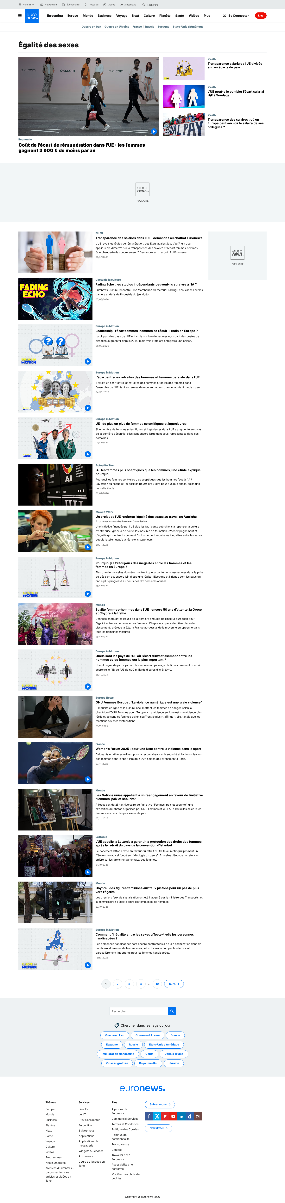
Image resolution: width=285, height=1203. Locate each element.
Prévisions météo (89, 1119)
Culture (149, 15)
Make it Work (104, 511)
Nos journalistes (56, 1162)
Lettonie (101, 836)
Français (26, 4)
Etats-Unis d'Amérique (188, 26)
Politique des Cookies (125, 1129)
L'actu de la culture (108, 279)
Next (135, 15)
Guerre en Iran (91, 26)
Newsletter (157, 1128)
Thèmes (51, 1102)
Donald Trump (174, 1053)
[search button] (144, 5)
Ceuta (149, 1053)
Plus (114, 1102)
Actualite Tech (105, 465)
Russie (149, 26)
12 (157, 983)
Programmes (54, 1157)
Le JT (82, 1114)
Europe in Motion (107, 325)
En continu (55, 15)
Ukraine (174, 1063)
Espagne (163, 26)
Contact (117, 1149)
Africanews (86, 1156)
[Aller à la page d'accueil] (32, 16)
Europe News (105, 697)
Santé (179, 15)
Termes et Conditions (125, 1124)
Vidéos (194, 15)
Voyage (121, 15)
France (137, 26)
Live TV (83, 1109)
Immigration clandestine (118, 1053)
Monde (88, 15)
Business (104, 15)
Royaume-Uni (148, 1063)
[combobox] (163, 5)
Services (84, 1102)
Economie (25, 139)
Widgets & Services (91, 1150)
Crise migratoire (117, 1063)
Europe (72, 15)
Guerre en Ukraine (116, 26)
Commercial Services (125, 1118)
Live (260, 15)
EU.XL (212, 58)
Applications (86, 1136)
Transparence (120, 1144)
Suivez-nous (86, 1130)
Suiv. (172, 983)
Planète (165, 15)
